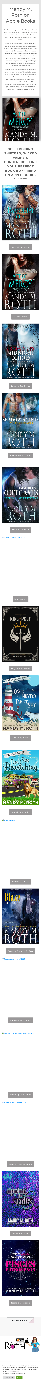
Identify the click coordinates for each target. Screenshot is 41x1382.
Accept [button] (19, 1377)
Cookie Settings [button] (8, 1377)
